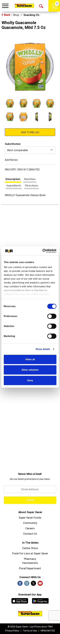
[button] (10, 103)
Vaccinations (30, 562)
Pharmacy (30, 558)
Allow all (30, 359)
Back (6, 14)
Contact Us (30, 533)
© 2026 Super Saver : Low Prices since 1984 (30, 626)
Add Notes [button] (11, 159)
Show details (43, 349)
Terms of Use (30, 630)
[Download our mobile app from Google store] (40, 600)
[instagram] (26, 584)
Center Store (30, 548)
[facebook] (20, 584)
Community (30, 522)
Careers (30, 528)
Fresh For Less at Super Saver (30, 553)
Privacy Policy (12, 630)
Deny (30, 380)
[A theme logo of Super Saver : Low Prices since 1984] (24, 6)
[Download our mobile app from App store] (19, 600)
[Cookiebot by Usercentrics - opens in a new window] (42, 251)
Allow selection (30, 369)
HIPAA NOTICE (48, 630)
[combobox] (30, 150)
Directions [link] (31, 185)
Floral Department (30, 568)
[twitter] (33, 584)
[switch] (51, 316)
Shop (16, 15)
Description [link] (13, 179)
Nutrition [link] (30, 179)
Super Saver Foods (30, 517)
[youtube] (40, 584)
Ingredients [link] (13, 185)
